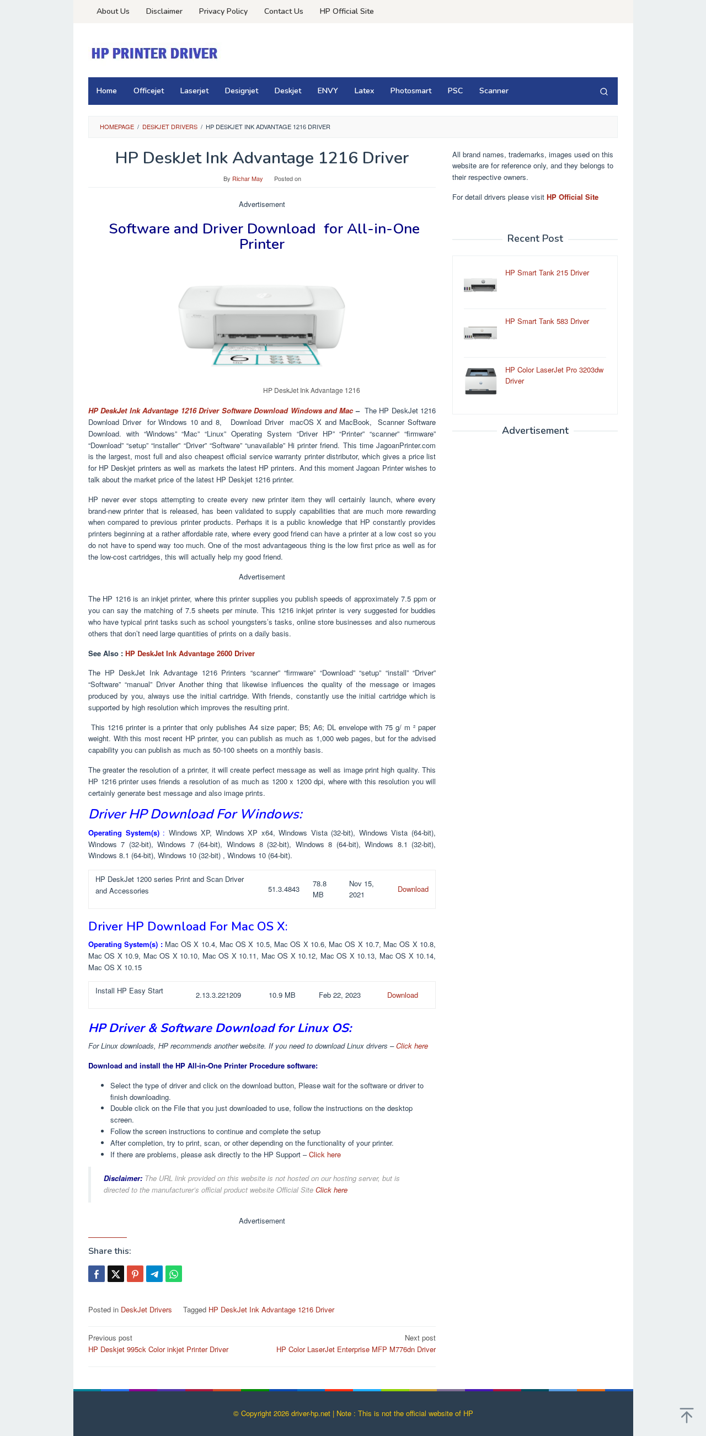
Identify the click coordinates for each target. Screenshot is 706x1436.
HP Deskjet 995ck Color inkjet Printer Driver (158, 1343)
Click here (412, 1045)
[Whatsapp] (173, 1273)
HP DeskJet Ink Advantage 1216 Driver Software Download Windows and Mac (220, 410)
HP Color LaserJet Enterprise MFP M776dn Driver (356, 1343)
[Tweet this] (116, 1273)
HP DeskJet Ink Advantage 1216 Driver (271, 1309)
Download (413, 889)
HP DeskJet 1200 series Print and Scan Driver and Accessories (169, 885)
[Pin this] (135, 1273)
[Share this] (96, 1273)
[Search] (604, 91)
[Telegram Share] (154, 1273)
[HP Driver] (156, 53)
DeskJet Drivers (146, 1309)
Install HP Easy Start (129, 990)
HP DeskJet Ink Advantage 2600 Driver (190, 653)
